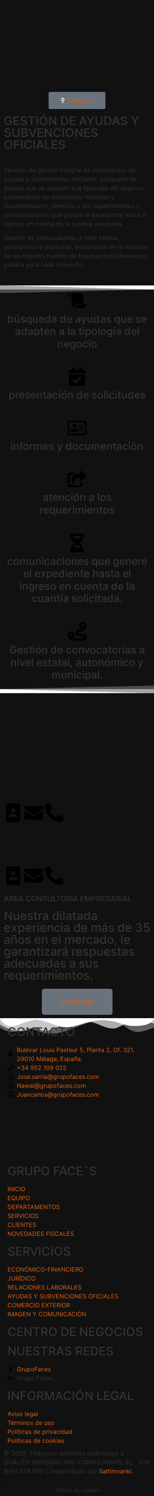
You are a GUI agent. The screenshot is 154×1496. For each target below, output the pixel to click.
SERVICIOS (39, 1251)
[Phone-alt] (54, 812)
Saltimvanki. (116, 1471)
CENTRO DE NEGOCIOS (75, 1331)
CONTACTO (41, 1031)
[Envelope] (33, 812)
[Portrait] (13, 812)
